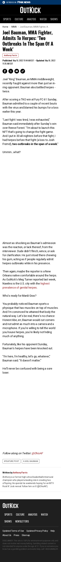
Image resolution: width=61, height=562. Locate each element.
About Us (7, 535)
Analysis (31, 19)
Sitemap (26, 535)
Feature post (12, 461)
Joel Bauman (31, 461)
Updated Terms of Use (13, 531)
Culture (19, 19)
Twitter (10, 71)
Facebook (5, 71)
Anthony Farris (10, 55)
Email (16, 71)
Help (53, 531)
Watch (43, 19)
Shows (54, 19)
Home (5, 27)
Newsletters (22, 521)
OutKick (30, 10)
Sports (7, 19)
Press (16, 535)
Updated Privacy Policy (37, 531)
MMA (14, 27)
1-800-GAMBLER (51, 549)
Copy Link (22, 71)
